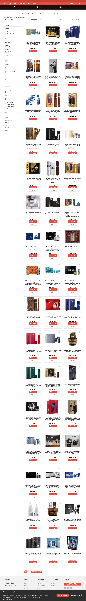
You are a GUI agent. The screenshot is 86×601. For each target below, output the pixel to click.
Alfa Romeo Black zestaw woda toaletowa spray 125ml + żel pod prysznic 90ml (52, 214)
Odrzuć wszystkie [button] (75, 595)
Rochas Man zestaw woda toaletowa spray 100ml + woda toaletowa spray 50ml (33, 520)
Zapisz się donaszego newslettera (72, 584)
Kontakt (7, 579)
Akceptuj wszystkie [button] (62, 595)
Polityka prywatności (41, 585)
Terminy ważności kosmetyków (40, 589)
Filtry (6, 38)
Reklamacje (26, 587)
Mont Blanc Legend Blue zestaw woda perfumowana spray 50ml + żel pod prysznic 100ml (33, 248)
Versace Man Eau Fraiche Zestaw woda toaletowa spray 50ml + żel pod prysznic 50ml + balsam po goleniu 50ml (52, 282)
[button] (28, 599)
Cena (6, 96)
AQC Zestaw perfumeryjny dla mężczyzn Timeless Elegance (53, 554)
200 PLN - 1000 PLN (10, 106)
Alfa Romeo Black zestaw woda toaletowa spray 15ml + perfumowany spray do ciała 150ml (53, 146)
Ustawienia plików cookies (42, 587)
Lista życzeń (53, 587)
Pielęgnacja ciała (11, 35)
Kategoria (7, 25)
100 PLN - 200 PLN (10, 104)
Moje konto (53, 583)
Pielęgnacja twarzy (11, 33)
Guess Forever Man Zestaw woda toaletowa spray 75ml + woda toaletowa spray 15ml (33, 214)
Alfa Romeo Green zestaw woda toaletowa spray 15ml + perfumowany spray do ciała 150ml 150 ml (33, 384)
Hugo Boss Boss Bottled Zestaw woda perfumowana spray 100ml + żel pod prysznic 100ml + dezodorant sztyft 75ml (72, 146)
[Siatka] (76, 19)
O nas (25, 583)
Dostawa (26, 585)
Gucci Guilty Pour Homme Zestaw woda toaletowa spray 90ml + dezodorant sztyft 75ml (33, 486)
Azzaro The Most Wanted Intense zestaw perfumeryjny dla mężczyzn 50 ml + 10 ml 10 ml (33, 418)
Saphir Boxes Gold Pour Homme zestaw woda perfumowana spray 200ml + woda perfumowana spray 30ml (72, 418)
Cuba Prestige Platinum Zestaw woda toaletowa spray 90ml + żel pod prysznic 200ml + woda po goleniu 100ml (33, 452)
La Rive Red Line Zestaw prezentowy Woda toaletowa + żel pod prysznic (53, 316)
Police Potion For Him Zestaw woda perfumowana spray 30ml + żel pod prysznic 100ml (72, 520)
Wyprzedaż (26, 588)
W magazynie (9, 90)
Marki (6, 112)
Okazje (16, 3)
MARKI (29, 3)
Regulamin (39, 583)
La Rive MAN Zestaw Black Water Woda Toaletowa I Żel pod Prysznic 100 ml (72, 452)
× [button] (84, 591)
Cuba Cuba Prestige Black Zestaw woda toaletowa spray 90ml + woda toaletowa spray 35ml (33, 555)
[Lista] (78, 19)
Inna (7, 108)
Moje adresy (53, 585)
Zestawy (7, 28)
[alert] (43, 595)
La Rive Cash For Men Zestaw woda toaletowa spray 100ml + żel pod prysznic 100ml (33, 180)
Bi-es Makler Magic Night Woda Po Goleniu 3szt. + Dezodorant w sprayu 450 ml (33, 111)
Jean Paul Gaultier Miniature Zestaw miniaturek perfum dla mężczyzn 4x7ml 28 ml (33, 43)
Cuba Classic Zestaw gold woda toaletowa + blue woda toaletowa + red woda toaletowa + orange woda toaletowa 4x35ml (72, 112)
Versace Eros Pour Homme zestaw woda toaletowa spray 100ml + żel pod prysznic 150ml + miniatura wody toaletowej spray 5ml (72, 214)
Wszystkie (9, 91)
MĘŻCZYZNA (8, 30)
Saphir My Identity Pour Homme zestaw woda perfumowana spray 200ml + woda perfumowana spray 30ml (53, 78)
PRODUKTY (22, 3)
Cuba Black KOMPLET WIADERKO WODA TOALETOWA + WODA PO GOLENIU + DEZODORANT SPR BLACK (53, 180)
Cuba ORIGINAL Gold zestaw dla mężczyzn (72, 247)
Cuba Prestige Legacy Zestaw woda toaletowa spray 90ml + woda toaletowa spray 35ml (72, 180)
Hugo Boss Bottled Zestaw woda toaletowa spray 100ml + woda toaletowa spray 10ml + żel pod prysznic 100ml (72, 282)
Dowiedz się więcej (45, 595)
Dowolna (8, 99)
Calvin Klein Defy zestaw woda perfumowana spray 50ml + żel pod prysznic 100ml (53, 350)
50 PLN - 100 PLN (10, 102)
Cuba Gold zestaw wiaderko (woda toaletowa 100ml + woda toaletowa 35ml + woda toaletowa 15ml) (72, 350)
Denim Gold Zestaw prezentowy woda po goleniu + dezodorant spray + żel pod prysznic (52, 43)
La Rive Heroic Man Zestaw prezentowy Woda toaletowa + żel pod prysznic (53, 452)
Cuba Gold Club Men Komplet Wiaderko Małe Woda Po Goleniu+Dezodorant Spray (53, 520)
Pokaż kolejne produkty (36, 571)
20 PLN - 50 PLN (10, 100)
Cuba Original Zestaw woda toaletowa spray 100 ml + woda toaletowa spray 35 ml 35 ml (33, 316)
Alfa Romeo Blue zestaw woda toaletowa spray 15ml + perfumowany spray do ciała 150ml (72, 316)
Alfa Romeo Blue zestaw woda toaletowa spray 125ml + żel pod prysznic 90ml (72, 43)
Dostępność (7, 87)
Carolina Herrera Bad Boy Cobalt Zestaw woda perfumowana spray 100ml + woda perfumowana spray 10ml (53, 418)
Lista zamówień (53, 588)
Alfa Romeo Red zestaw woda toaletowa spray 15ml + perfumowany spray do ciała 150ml (33, 350)
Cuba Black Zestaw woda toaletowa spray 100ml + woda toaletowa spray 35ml (72, 384)
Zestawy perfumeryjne (12, 31)
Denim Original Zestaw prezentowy (72, 553)
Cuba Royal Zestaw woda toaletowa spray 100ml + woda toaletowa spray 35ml (53, 111)
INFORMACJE (35, 3)
